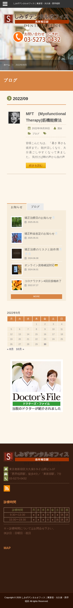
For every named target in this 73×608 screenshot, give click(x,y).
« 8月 (10, 349)
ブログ (35, 133)
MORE (36, 296)
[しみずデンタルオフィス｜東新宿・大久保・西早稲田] (36, 26)
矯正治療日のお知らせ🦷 (40, 217)
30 (45, 344)
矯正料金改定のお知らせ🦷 (41, 233)
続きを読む (36, 165)
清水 (59, 128)
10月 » (20, 349)
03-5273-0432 (18, 478)
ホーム (7, 65)
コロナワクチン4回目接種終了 (43, 281)
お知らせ (17, 207)
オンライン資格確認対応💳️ (41, 265)
